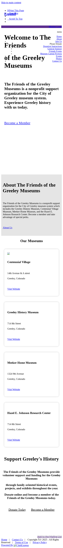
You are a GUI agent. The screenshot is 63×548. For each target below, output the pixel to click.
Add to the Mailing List (49, 537)
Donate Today (17, 509)
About (59, 39)
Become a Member (17, 123)
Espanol (10, 14)
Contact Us (17, 539)
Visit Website (13, 289)
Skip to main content (11, 2)
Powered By (7, 545)
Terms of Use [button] (21, 542)
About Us (7, 227)
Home (59, 36)
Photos (59, 58)
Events (59, 56)
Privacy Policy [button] (40, 542)
